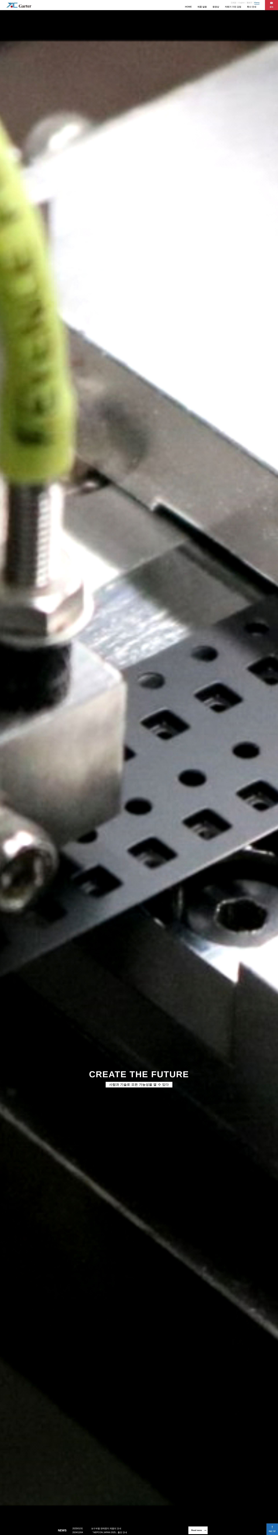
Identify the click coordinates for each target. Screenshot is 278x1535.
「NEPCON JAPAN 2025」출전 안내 (109, 1532)
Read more (196, 1530)
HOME (188, 6)
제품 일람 (202, 6)
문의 (271, 7)
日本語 (233, 3)
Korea (256, 3)
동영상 (216, 6)
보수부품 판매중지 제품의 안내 (106, 1528)
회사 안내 (251, 6)
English (241, 3)
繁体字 (249, 3)
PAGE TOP (272, 1531)
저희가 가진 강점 (233, 6)
